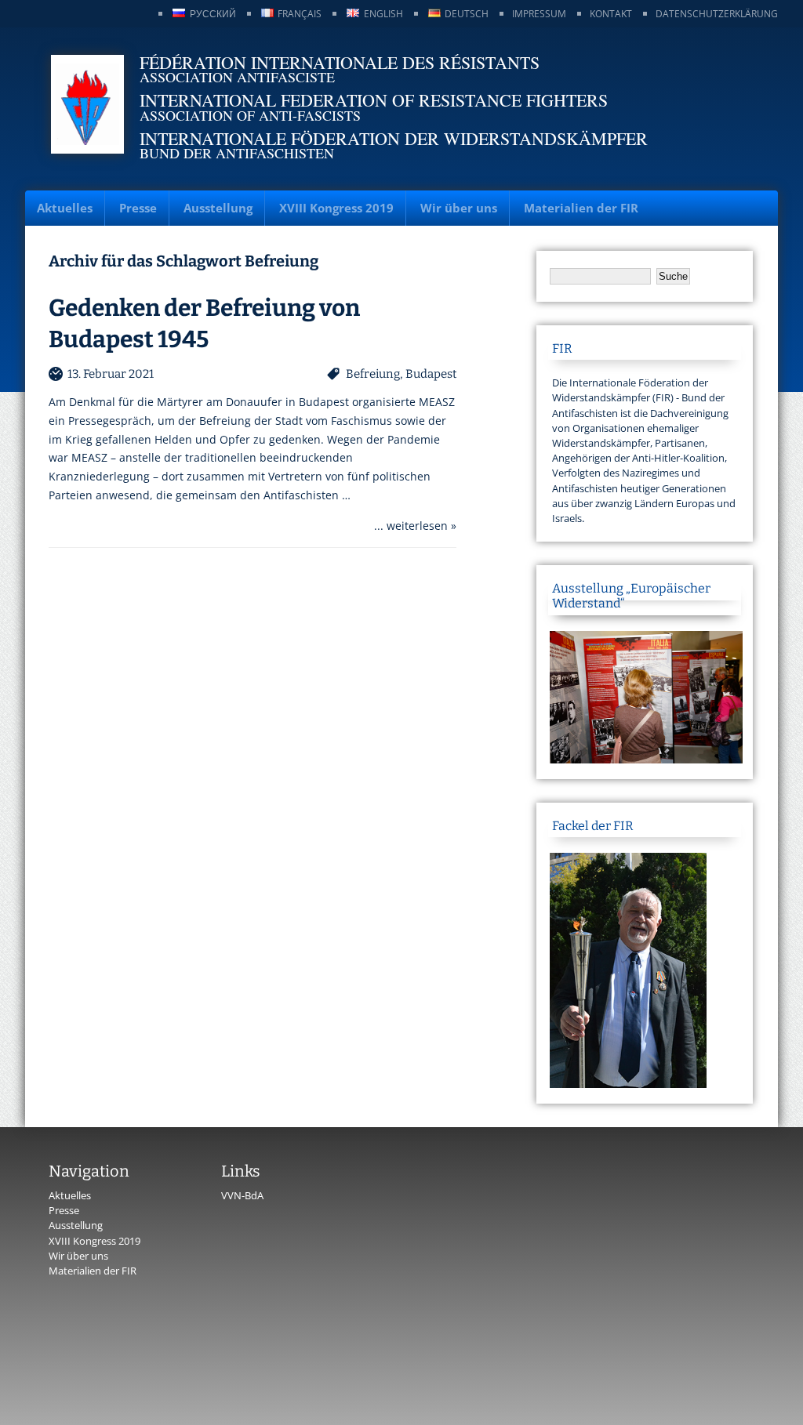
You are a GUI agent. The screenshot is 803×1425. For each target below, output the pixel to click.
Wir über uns (458, 208)
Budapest (430, 374)
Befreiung (373, 374)
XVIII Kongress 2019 (336, 208)
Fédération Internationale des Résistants (340, 62)
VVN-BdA (242, 1195)
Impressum (539, 14)
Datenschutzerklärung (717, 14)
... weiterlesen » (415, 525)
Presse (138, 208)
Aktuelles (65, 208)
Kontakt (611, 14)
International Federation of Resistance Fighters (374, 100)
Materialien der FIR (581, 208)
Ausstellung (218, 208)
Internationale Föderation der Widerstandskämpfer (394, 138)
